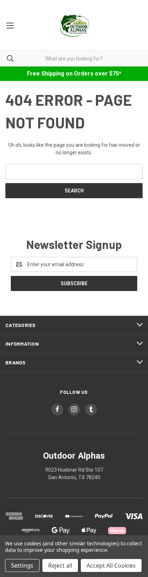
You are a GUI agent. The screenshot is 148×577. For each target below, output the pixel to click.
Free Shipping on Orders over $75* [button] (74, 73)
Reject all (60, 565)
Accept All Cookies (111, 565)
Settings (22, 565)
